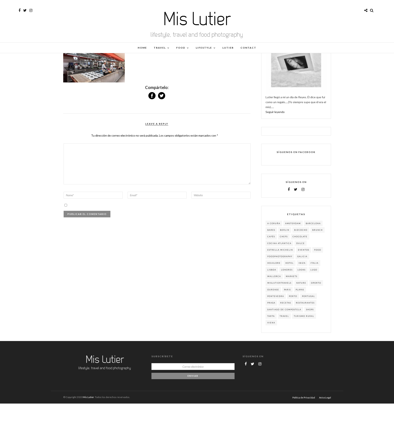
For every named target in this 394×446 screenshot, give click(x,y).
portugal (308, 296)
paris (287, 290)
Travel (160, 47)
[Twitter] (295, 189)
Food (180, 47)
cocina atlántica (279, 243)
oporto (316, 283)
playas (300, 290)
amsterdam (293, 223)
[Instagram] (30, 10)
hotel (289, 263)
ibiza (302, 263)
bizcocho (300, 230)
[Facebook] (289, 189)
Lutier (228, 47)
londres (287, 270)
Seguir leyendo (275, 112)
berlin (284, 230)
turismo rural (304, 316)
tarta (271, 316)
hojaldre (274, 263)
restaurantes (305, 303)
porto (293, 296)
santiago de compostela (284, 309)
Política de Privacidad (303, 397)
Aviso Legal (325, 397)
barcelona (313, 223)
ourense (273, 290)
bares (271, 230)
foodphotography (279, 256)
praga (271, 303)
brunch (317, 230)
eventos (303, 250)
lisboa (271, 270)
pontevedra (275, 296)
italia (314, 263)
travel (284, 316)
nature (301, 283)
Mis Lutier (88, 397)
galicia (302, 256)
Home (142, 47)
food (317, 250)
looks (302, 270)
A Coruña (273, 223)
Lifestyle (204, 47)
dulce (300, 243)
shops (310, 309)
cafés (271, 236)
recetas (285, 303)
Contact (248, 47)
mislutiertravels (279, 283)
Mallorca (274, 276)
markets (291, 276)
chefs (284, 236)
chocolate (300, 236)
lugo (313, 270)
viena (271, 323)
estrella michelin (280, 250)
